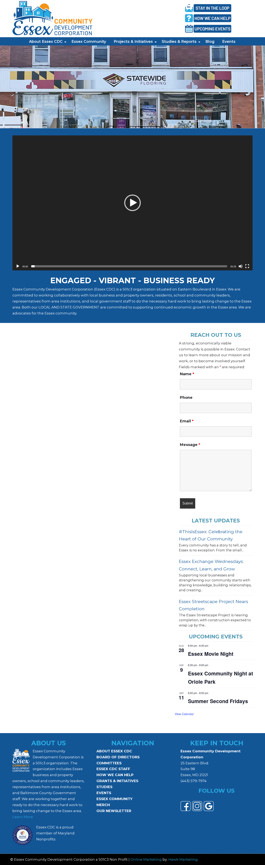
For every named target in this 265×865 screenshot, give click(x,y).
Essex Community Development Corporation (52, 18)
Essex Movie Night (210, 653)
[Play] (18, 266)
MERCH (103, 805)
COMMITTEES (109, 763)
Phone (186, 397)
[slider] (129, 266)
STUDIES (104, 787)
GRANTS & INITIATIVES (117, 781)
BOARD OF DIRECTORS (118, 757)
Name (187, 374)
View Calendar (184, 714)
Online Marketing (146, 859)
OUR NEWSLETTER (113, 811)
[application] (132, 202)
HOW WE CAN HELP (115, 775)
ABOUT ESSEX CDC (114, 751)
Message (190, 444)
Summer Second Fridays (218, 701)
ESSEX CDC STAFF (113, 769)
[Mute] (240, 266)
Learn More (22, 817)
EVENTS (103, 793)
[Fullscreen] (247, 266)
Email (187, 421)
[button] (132, 203)
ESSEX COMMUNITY (114, 799)
